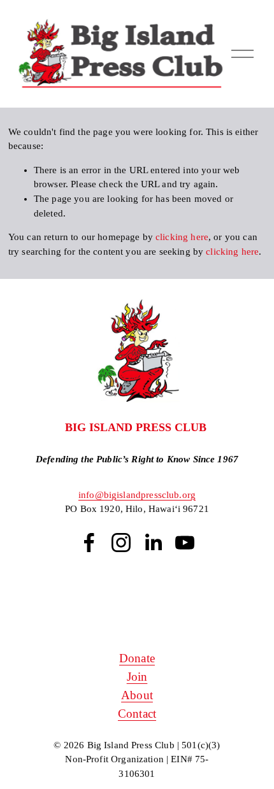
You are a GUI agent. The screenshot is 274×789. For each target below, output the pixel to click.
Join (137, 676)
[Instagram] (121, 542)
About (137, 695)
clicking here (181, 237)
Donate (137, 658)
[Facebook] (89, 542)
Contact (137, 713)
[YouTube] (185, 542)
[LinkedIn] (153, 542)
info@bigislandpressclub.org (137, 495)
